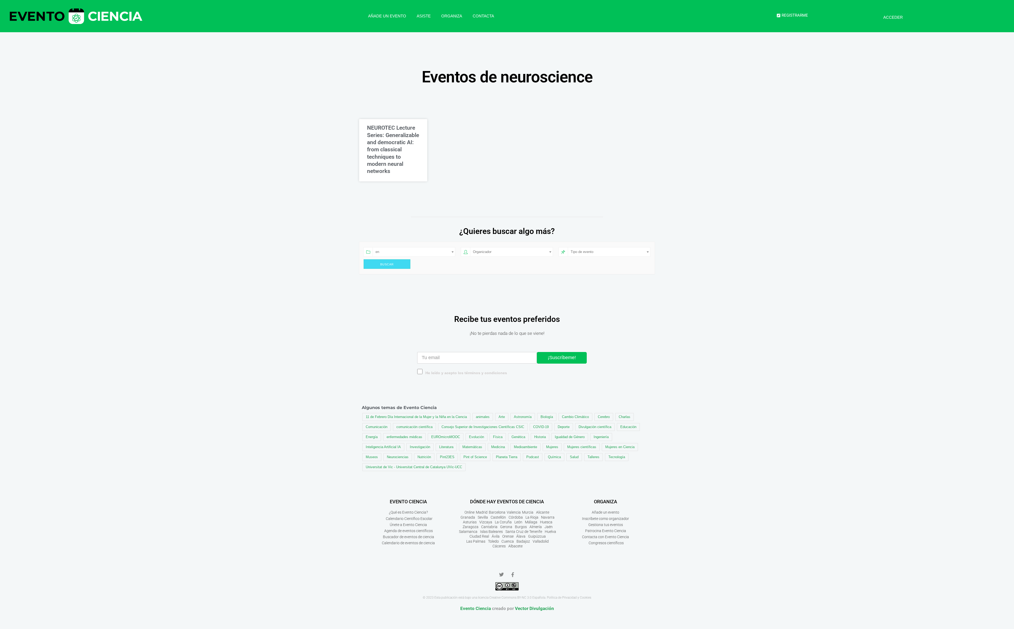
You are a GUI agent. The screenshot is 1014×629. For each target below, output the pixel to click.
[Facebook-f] (512, 574)
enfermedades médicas (404, 437)
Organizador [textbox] (482, 252)
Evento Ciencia (475, 608)
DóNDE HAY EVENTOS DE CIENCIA (507, 501)
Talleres (593, 457)
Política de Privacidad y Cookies (569, 597)
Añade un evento (387, 16)
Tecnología (616, 457)
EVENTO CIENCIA (408, 501)
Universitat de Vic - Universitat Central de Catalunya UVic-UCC (414, 467)
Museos (372, 457)
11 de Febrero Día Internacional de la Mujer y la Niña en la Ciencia (416, 417)
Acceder (893, 17)
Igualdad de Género (570, 437)
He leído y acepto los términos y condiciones (466, 373)
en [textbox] (377, 252)
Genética (518, 437)
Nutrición (424, 457)
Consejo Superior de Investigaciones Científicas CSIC (483, 427)
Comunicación (376, 427)
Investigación (420, 447)
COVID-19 (541, 427)
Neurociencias (398, 457)
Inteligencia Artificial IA (383, 447)
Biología (547, 417)
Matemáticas (472, 447)
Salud (574, 457)
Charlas (624, 417)
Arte (502, 417)
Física (498, 437)
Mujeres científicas (581, 447)
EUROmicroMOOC (445, 437)
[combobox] (414, 252)
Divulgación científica (595, 427)
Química (554, 457)
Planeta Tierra (506, 457)
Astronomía (523, 417)
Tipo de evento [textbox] (582, 252)
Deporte (564, 427)
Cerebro (604, 417)
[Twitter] (501, 574)
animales (483, 417)
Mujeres (552, 447)
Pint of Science (475, 457)
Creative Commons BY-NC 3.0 (510, 597)
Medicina (498, 447)
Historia (540, 437)
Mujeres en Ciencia (620, 447)
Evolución (476, 437)
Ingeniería (601, 437)
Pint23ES (447, 457)
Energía (372, 437)
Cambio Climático (575, 417)
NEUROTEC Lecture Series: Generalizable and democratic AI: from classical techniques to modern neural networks (393, 149)
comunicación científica (414, 427)
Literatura (446, 447)
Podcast (532, 457)
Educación (628, 427)
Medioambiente (525, 447)
